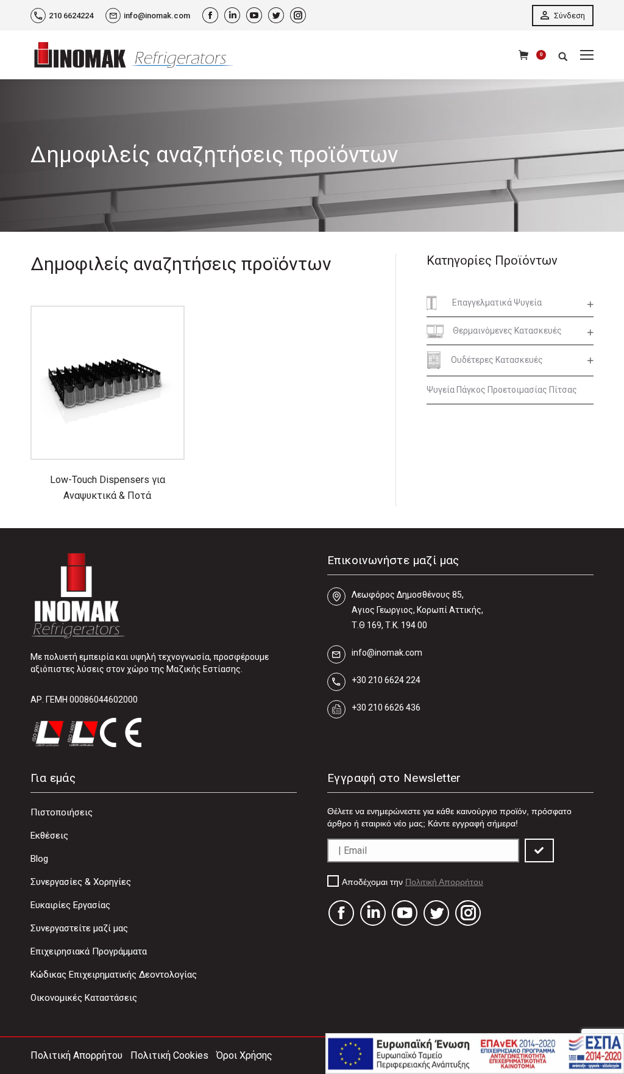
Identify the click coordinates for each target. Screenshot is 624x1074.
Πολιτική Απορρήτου (444, 882)
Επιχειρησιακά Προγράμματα (88, 951)
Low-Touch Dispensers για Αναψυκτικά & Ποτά (107, 487)
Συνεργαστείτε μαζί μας (79, 928)
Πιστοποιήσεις (61, 812)
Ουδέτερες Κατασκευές (497, 360)
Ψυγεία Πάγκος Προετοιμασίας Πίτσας (502, 390)
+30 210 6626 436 (386, 707)
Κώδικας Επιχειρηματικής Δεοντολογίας (113, 974)
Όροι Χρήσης (244, 1055)
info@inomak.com (157, 15)
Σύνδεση (568, 15)
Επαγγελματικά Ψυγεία (497, 302)
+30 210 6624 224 (386, 680)
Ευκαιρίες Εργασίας (70, 905)
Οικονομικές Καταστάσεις (83, 997)
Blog (39, 858)
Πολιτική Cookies (169, 1055)
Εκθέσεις (49, 835)
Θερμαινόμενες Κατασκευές (507, 330)
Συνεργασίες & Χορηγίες (80, 881)
